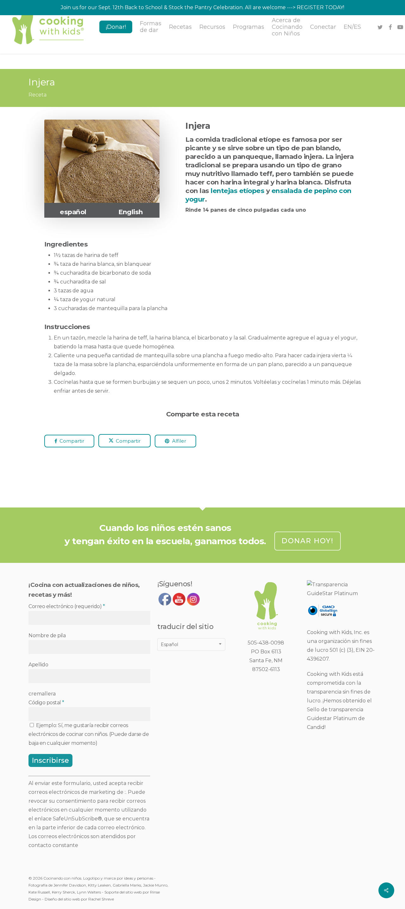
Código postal (46, 703)
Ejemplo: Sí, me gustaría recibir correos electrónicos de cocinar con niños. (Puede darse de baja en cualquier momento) (88, 734)
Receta (37, 95)
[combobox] (191, 644)
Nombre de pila (46, 635)
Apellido (38, 665)
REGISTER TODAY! (320, 7)
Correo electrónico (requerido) (66, 606)
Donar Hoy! (307, 541)
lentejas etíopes (237, 191)
